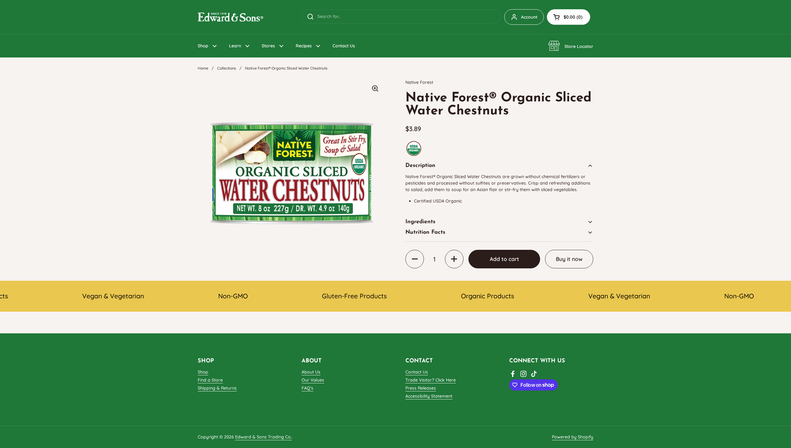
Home (203, 68)
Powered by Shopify (572, 437)
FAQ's (307, 388)
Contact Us (416, 372)
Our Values (313, 380)
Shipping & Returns (217, 388)
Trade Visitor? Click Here (430, 380)
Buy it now (569, 258)
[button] (568, 17)
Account (529, 17)
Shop (203, 372)
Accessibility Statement (428, 396)
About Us (311, 372)
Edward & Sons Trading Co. (263, 437)
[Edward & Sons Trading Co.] (230, 17)
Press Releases (420, 388)
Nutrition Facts (425, 232)
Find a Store (210, 380)
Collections (226, 68)
